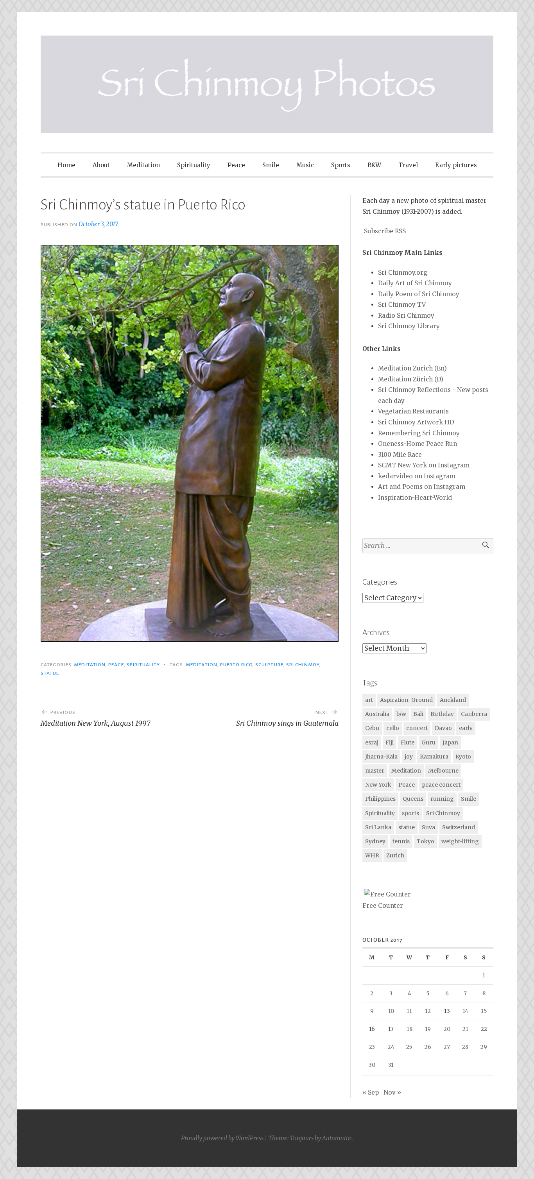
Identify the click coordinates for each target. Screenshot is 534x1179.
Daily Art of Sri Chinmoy (415, 283)
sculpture (269, 664)
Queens (413, 798)
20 (447, 1028)
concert (417, 728)
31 (391, 1064)
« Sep (370, 1092)
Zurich (395, 855)
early (466, 728)
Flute (407, 742)
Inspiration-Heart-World (415, 497)
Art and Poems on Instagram (421, 486)
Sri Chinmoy (302, 664)
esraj (371, 742)
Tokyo (425, 841)
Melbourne (443, 770)
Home (66, 165)
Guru (428, 742)
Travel (408, 165)
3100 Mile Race (400, 454)
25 (409, 1046)
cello (392, 728)
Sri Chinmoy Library (409, 326)
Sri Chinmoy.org (402, 272)
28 (465, 1046)
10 (391, 1010)
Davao (443, 728)
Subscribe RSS (385, 231)
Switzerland (458, 827)
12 (428, 1010)
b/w (401, 713)
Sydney (375, 841)
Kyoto (463, 756)
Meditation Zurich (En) (412, 368)
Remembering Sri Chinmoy (419, 433)
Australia (377, 713)
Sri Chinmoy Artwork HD (416, 422)
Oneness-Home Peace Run (417, 443)
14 (465, 1010)
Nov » (392, 1092)
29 (483, 1046)
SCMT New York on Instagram (423, 465)
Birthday (442, 713)
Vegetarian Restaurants (413, 411)
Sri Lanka (378, 827)
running (442, 798)
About (101, 165)
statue (50, 673)
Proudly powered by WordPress (222, 1138)
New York (378, 784)
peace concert (441, 784)
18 (409, 1028)
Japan (450, 742)
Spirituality (193, 165)
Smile (270, 165)
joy (409, 756)
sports (410, 813)
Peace (236, 165)
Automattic (337, 1138)
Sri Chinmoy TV (402, 304)
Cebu (372, 728)
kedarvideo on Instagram (416, 476)
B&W (374, 165)
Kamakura (434, 756)
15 (484, 1010)
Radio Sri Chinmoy (406, 315)
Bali (418, 713)
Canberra (474, 713)
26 (428, 1046)
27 (447, 1046)
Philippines (380, 798)
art (369, 699)
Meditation (143, 165)
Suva (428, 827)
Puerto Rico (236, 664)
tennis (401, 841)
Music (305, 165)
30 (372, 1064)
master (374, 770)
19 (428, 1028)
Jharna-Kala (381, 756)
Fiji (389, 742)
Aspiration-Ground (406, 699)
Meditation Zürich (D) (410, 379)
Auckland (453, 699)
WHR (372, 855)
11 (409, 1010)
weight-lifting (460, 841)
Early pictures (456, 165)
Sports (340, 165)
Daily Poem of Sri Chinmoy (418, 294)
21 (465, 1028)
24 (391, 1046)
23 (372, 1046)
